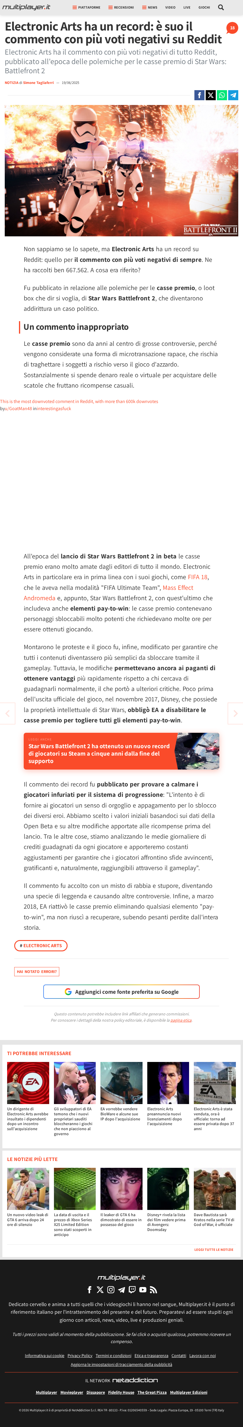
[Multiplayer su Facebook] (89, 1289)
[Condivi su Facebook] (199, 95)
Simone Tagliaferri (39, 82)
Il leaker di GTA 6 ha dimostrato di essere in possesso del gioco (121, 1219)
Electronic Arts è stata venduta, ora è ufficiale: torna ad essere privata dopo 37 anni (214, 1118)
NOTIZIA (11, 82)
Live (187, 7)
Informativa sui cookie (44, 1355)
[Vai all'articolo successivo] (7, 713)
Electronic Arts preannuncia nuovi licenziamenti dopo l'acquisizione (164, 1116)
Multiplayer (46, 1392)
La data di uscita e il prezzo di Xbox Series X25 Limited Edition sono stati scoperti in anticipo (73, 1224)
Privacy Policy (80, 1355)
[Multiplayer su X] (100, 1289)
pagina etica (180, 1020)
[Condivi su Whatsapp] (222, 95)
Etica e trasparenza (151, 1355)
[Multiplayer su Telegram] (121, 1289)
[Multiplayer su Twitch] (132, 1289)
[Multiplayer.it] (26, 7)
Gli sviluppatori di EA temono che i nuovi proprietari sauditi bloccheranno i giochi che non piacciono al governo (73, 1121)
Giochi (204, 7)
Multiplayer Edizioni (188, 1392)
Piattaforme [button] (89, 7)
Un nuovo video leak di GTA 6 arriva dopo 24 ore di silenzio (27, 1219)
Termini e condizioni (113, 1355)
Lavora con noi (202, 1355)
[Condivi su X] (211, 95)
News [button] (152, 7)
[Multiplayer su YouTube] (142, 1289)
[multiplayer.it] (121, 1277)
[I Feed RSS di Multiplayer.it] (153, 1289)
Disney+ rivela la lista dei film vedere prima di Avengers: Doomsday (166, 1222)
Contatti (179, 1355)
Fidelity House (121, 1392)
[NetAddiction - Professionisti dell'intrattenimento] (135, 1380)
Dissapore (96, 1392)
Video (170, 7)
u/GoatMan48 (18, 408)
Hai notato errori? (37, 971)
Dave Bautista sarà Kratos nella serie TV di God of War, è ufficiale (214, 1219)
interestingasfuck (54, 408)
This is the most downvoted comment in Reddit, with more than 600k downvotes (79, 401)
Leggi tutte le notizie (214, 1249)
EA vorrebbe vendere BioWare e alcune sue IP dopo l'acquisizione (120, 1114)
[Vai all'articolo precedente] (235, 713)
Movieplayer (71, 1392)
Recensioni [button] (124, 7)
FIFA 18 (197, 577)
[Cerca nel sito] (221, 7)
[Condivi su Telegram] (233, 95)
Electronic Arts (41, 945)
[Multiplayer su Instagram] (110, 1289)
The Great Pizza (152, 1392)
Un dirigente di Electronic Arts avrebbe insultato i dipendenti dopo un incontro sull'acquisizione (27, 1118)
